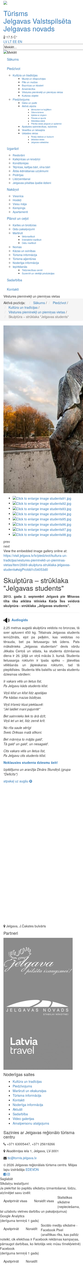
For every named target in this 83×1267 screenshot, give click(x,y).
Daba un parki (29, 103)
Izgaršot (13, 148)
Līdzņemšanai (21, 179)
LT (10, 41)
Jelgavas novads (29, 28)
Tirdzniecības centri (32, 270)
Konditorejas (21, 163)
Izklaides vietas (30, 133)
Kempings (19, 208)
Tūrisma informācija (25, 255)
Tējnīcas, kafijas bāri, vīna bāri (31, 167)
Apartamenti (20, 212)
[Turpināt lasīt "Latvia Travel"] (38, 1049)
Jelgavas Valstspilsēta (37, 21)
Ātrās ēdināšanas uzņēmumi (30, 171)
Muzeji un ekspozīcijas (34, 78)
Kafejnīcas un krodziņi (26, 159)
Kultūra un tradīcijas (25, 75)
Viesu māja (20, 204)
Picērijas (18, 175)
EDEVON (32, 1169)
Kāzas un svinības (24, 251)
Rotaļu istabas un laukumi (42, 136)
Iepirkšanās (20, 267)
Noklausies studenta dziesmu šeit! (30, 762)
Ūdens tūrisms (37, 112)
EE (15, 41)
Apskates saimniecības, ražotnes (39, 126)
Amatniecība (28, 89)
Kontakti (13, 289)
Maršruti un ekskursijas (29, 1090)
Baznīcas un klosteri (32, 85)
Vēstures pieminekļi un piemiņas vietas (42, 92)
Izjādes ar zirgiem (39, 115)
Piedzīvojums (21, 99)
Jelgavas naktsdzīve (40, 142)
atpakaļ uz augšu (16, 781)
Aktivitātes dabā (38, 120)
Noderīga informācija (26, 263)
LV (5, 41)
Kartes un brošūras (24, 225)
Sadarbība (14, 280)
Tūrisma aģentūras (24, 259)
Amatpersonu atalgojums (31, 1123)
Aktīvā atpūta (29, 106)
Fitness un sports (38, 118)
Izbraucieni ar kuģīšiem (41, 109)
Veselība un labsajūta (33, 130)
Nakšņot (13, 189)
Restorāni (19, 155)
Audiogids (20, 619)
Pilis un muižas (30, 82)
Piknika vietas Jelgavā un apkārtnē (46, 123)
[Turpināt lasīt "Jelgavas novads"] (38, 1007)
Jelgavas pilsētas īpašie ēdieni (32, 183)
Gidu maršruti (29, 243)
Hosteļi (17, 200)
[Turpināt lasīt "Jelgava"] (38, 960)
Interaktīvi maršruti (31, 239)
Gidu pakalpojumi (24, 229)
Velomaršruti (28, 236)
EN (20, 41)
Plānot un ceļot (18, 218)
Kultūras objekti (30, 95)
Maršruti (18, 233)
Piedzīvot (13, 68)
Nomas (17, 247)
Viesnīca (18, 196)
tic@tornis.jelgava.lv (22, 1157)
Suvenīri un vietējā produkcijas (38, 273)
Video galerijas (23, 1118)
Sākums (13, 59)
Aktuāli (17, 1109)
